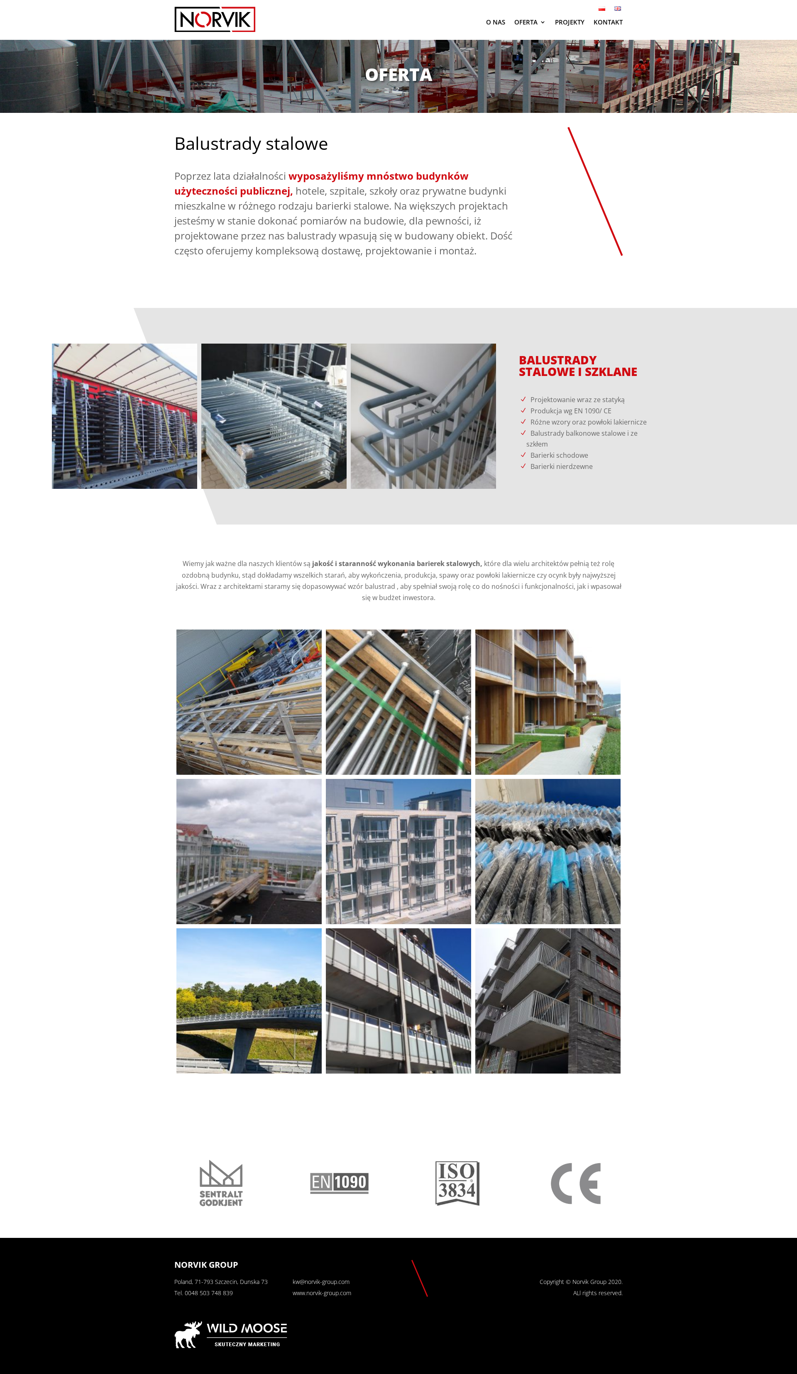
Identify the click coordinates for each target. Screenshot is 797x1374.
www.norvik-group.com (322, 1293)
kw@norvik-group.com (321, 1282)
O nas (495, 22)
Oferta (526, 22)
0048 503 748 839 (209, 1293)
